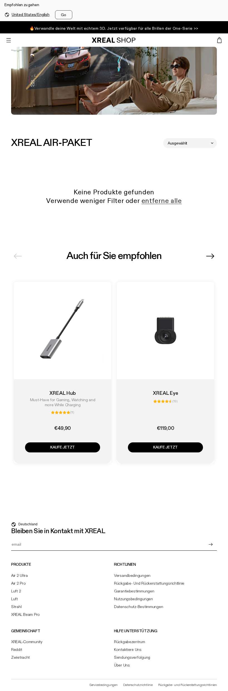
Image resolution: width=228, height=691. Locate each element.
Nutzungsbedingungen (133, 599)
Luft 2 (16, 591)
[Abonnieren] (210, 544)
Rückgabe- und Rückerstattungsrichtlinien (187, 685)
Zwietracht (20, 658)
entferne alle (162, 201)
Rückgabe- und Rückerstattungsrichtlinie (149, 583)
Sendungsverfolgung (132, 658)
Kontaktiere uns (128, 650)
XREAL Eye (165, 393)
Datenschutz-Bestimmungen (138, 607)
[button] (8, 40)
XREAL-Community (27, 642)
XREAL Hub (62, 393)
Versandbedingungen (132, 576)
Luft (14, 599)
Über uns (122, 665)
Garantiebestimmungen (134, 591)
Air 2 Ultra (19, 576)
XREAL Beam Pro (25, 615)
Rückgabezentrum (129, 642)
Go (63, 15)
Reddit (16, 650)
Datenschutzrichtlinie (138, 685)
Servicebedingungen (104, 685)
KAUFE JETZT (62, 447)
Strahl (16, 607)
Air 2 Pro (18, 583)
